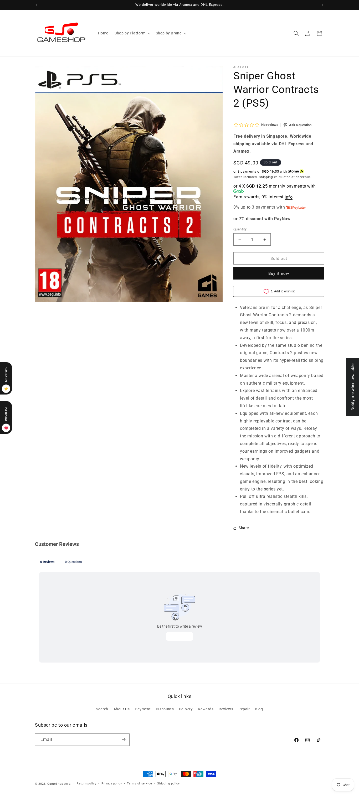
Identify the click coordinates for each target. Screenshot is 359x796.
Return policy (86, 783)
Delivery (186, 709)
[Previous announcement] (37, 5)
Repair (244, 709)
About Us (122, 709)
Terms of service (139, 783)
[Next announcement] (322, 5)
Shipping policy (168, 783)
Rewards (205, 709)
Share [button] (244, 528)
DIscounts (165, 709)
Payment (143, 709)
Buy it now (278, 273)
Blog (259, 709)
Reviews (226, 709)
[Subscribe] (123, 739)
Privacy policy (111, 783)
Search (102, 709)
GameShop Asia (59, 783)
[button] (132, 33)
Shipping (266, 177)
